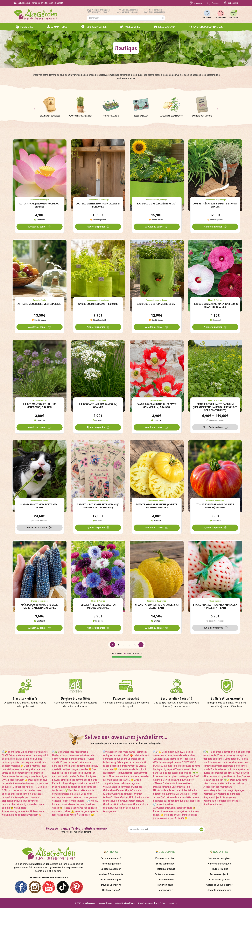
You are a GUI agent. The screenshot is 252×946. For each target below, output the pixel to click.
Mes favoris (221, 18)
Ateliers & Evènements (171, 116)
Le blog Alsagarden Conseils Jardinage (130, 11)
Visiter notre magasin (111, 879)
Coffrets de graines (219, 879)
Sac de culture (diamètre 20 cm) (98, 304)
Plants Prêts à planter (80, 116)
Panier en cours (165, 884)
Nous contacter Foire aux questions (157, 11)
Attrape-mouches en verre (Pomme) (40, 304)
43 (135, 644)
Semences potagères (219, 858)
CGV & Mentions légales (125, 903)
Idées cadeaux (141, 116)
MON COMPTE (207, 18)
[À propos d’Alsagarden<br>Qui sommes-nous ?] (89, 11)
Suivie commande (165, 863)
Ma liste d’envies (165, 879)
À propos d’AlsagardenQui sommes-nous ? (101, 11)
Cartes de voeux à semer (219, 884)
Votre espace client (165, 858)
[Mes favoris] (220, 13)
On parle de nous (105, 903)
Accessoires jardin (219, 874)
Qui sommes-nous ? (111, 858)
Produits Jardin (111, 116)
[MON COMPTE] (207, 13)
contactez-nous (180, 706)
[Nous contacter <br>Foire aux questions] (146, 11)
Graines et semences (50, 116)
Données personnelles (147, 903)
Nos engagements (111, 863)
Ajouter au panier (37, 226)
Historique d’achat (165, 869)
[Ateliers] (208, 3)
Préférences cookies (168, 903)
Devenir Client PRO (111, 884)
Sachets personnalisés (219, 890)
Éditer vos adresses (165, 874)
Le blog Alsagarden (111, 869)
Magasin (198, 3)
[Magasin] (191, 3)
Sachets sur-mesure (202, 116)
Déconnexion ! (165, 890)
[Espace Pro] (225, 3)
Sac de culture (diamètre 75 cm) (156, 203)
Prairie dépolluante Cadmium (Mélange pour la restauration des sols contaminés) (215, 407)
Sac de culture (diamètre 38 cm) (156, 304)
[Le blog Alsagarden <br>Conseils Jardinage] (119, 11)
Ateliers (215, 3)
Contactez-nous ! (111, 890)
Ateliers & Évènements (111, 874)
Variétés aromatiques (219, 863)
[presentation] (34, 109)
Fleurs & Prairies (219, 869)
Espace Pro (233, 3)
